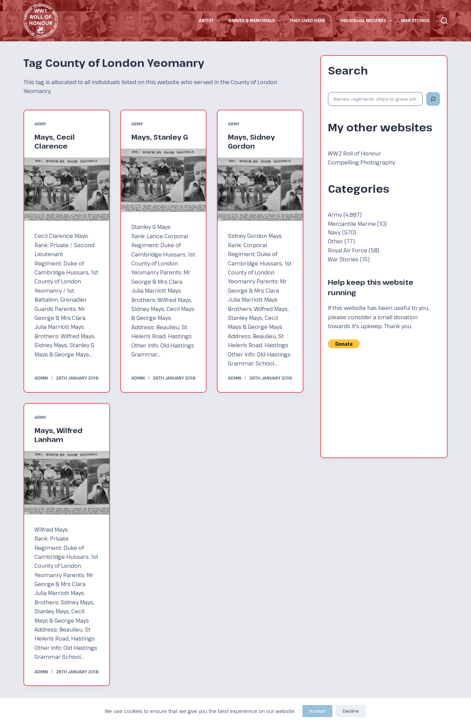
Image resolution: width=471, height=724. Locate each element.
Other (335, 241)
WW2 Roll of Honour (354, 153)
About (206, 20)
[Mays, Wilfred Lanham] (66, 483)
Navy (334, 232)
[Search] (444, 20)
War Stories (415, 20)
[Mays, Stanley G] (163, 180)
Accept (317, 711)
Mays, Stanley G (159, 137)
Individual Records (363, 20)
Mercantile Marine (352, 223)
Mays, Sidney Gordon (251, 141)
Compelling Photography (361, 162)
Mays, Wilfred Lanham (58, 435)
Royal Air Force (347, 250)
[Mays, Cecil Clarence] (66, 189)
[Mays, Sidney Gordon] (260, 189)
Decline (351, 711)
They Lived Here (307, 20)
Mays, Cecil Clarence (54, 141)
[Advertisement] (384, 407)
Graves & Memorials (251, 20)
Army (40, 124)
